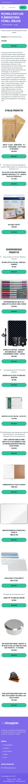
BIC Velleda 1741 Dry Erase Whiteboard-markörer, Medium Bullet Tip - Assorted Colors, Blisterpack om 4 (14, 174)
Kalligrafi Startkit (14, 224)
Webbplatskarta (20, 781)
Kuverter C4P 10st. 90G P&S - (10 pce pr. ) (14, 416)
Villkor (19, 779)
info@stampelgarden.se (7, 2)
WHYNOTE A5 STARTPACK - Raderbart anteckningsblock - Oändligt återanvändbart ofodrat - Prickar (14, 352)
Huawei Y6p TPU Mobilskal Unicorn (14, 598)
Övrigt (16, 25)
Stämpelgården (8, 745)
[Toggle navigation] (3, 7)
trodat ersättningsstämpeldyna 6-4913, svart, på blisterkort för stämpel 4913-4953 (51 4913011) (14, 696)
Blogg (5, 754)
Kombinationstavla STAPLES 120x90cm (14, 484)
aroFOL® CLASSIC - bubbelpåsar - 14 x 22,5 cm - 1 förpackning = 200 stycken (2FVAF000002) (14, 147)
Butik (23, 7)
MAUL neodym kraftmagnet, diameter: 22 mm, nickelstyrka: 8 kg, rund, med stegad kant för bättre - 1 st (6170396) (14, 646)
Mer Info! (14, 46)
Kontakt (14, 779)
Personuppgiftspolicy (9, 781)
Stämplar (6, 748)
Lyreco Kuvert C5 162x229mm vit (14, 578)
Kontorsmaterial (7, 25)
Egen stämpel (8, 751)
